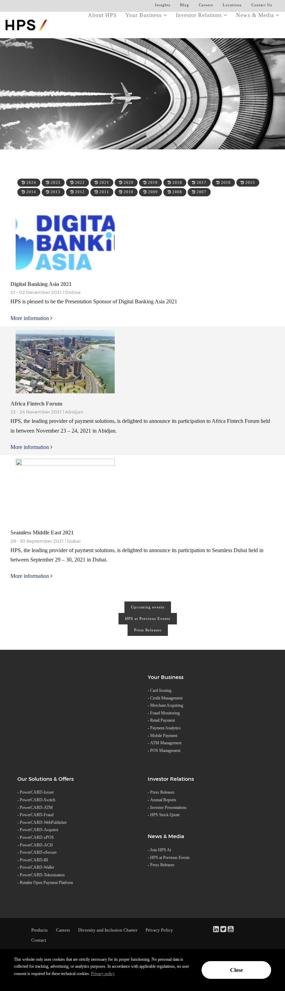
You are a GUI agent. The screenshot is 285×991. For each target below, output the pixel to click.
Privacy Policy (159, 930)
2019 (152, 182)
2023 (54, 182)
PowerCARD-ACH (36, 845)
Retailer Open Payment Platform (46, 882)
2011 (103, 192)
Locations (232, 5)
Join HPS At (160, 849)
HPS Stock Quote (165, 814)
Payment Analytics (165, 728)
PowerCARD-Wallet (37, 867)
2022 (79, 182)
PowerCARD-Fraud (37, 814)
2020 (127, 182)
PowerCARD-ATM (36, 807)
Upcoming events (147, 607)
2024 (30, 182)
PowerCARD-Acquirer (39, 829)
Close (236, 970)
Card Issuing (160, 690)
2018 (176, 182)
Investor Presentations (168, 807)
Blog (184, 5)
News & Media (256, 15)
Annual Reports (163, 799)
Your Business (144, 15)
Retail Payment (162, 720)
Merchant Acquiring (166, 705)
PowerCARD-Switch (37, 799)
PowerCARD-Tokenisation (42, 875)
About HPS (102, 15)
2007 (200, 192)
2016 (225, 182)
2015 (249, 182)
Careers (206, 5)
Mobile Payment (163, 735)
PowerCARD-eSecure (38, 852)
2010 (127, 192)
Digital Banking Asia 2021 (41, 284)
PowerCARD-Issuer (37, 792)
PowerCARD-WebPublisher (43, 822)
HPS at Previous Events (147, 618)
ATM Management (165, 742)
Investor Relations (199, 15)
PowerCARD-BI (34, 860)
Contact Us (261, 5)
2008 (176, 192)
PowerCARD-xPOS (37, 837)
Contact (38, 940)
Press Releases (147, 630)
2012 (79, 192)
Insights (162, 5)
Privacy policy (103, 973)
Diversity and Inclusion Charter (107, 930)
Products (39, 930)
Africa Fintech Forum (36, 404)
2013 (54, 192)
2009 (152, 192)
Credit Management (166, 698)
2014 (30, 192)
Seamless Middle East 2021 (42, 532)
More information (30, 318)
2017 (200, 182)
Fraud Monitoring (165, 713)
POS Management (165, 750)
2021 (103, 182)
